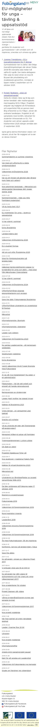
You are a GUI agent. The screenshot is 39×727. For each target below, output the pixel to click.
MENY (33, 2)
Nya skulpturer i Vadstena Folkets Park (18, 459)
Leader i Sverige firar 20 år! (13, 627)
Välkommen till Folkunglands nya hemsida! (19, 664)
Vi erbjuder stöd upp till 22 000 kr (16, 568)
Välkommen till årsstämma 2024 (15, 285)
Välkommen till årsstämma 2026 (15, 172)
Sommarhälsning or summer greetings (17, 157)
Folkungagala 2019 (9, 501)
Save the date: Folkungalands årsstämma (19, 300)
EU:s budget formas (10, 246)
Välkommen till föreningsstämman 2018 (18, 535)
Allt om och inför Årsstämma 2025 (16, 252)
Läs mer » (30, 725)
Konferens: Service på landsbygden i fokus (19, 547)
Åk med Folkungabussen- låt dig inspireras (19, 541)
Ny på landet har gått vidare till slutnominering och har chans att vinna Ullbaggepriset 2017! (17, 576)
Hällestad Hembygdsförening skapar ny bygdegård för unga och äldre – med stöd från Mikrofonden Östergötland (19, 269)
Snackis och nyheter (10, 420)
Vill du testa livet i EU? (11, 207)
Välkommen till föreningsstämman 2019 (18, 507)
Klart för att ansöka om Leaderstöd (16, 658)
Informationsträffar (9, 646)
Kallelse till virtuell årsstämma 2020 (16, 465)
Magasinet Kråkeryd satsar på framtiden (18, 434)
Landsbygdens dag (10, 234)
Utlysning (5, 634)
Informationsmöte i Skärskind (13, 327)
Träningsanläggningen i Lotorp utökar (17, 441)
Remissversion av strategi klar (14, 392)
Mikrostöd (6, 314)
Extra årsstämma (9, 228)
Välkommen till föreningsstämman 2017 (18, 606)
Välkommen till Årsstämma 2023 (15, 339)
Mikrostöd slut (7, 471)
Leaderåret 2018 (8, 520)
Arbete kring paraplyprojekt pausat (16, 652)
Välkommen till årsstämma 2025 (15, 240)
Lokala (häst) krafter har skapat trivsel (17, 399)
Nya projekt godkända (11, 613)
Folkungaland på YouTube (14, 706)
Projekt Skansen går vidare (13, 591)
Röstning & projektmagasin (13, 495)
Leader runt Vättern (10, 333)
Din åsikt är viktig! (9, 447)
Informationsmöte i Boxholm (13, 320)
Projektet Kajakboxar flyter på (14, 453)
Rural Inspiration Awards (12, 514)
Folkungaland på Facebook (14, 704)
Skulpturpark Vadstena (11, 354)
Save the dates (8, 553)
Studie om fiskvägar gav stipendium (16, 671)
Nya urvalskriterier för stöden (14, 585)
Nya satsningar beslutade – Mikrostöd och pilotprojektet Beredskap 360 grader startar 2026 (19, 189)
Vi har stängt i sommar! (11, 221)
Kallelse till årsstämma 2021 (13, 405)
